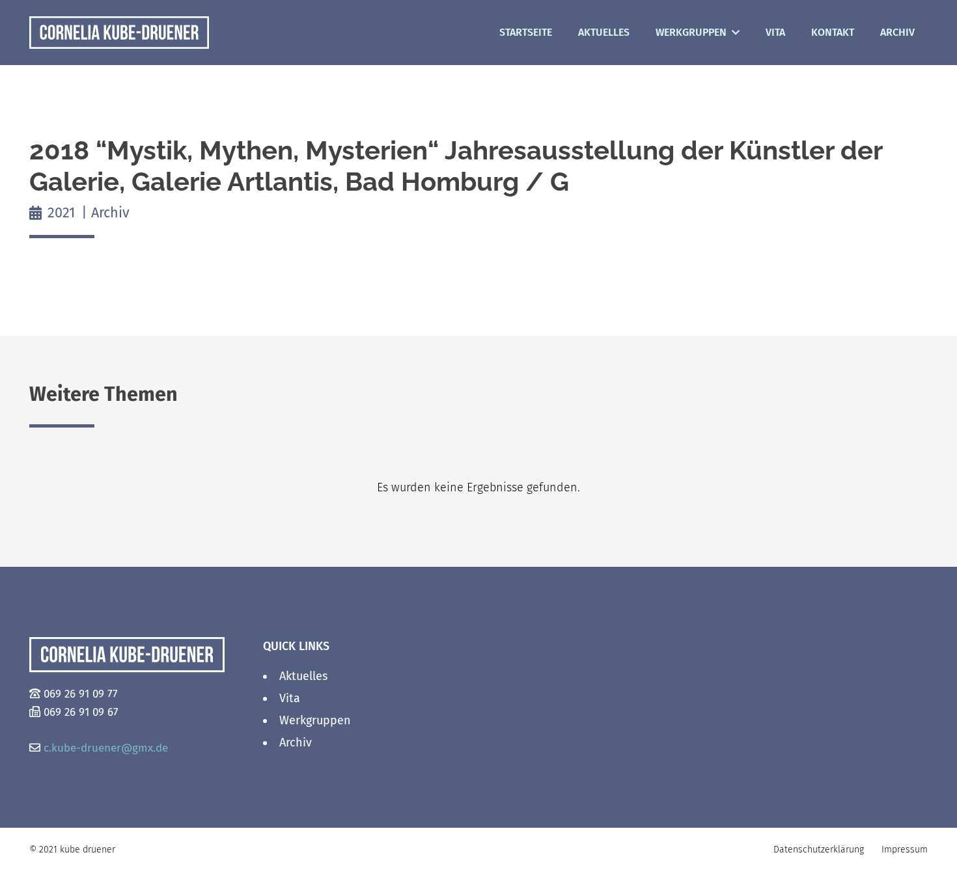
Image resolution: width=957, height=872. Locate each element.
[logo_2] (119, 32)
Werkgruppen (315, 720)
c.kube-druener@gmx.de (106, 748)
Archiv (295, 742)
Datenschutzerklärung (818, 849)
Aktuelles (303, 676)
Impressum (904, 849)
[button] (733, 32)
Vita (289, 698)
